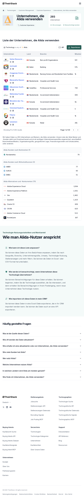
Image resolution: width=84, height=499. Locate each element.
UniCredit (13, 66)
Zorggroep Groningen (17, 73)
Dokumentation (64, 432)
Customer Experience (44, 10)
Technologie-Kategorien (39, 436)
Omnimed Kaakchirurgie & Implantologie (17, 108)
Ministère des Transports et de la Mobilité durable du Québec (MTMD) (17, 101)
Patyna (12, 115)
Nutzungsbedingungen (10, 494)
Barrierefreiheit (52, 494)
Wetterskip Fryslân (17, 94)
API (63, 47)
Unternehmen (35, 441)
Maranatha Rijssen (17, 80)
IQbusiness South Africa (17, 87)
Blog (60, 441)
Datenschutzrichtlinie (26, 494)
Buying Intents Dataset (11, 441)
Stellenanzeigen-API (38, 406)
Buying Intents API (9, 436)
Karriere (5, 475)
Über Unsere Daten (38, 450)
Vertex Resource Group (17, 59)
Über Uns (6, 466)
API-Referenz (63, 436)
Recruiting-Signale (37, 415)
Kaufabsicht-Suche (9, 432)
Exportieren (75, 47)
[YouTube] (10, 407)
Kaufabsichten (36, 445)
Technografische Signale (68, 415)
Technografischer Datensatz (69, 410)
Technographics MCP (66, 419)
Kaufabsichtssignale (10, 445)
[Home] (3, 10)
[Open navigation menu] (80, 3)
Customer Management (26, 10)
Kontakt (5, 462)
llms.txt (61, 494)
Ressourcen (63, 445)
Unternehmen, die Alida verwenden (64, 10)
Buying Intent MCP (9, 450)
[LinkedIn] (7, 407)
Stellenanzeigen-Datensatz (40, 410)
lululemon (13, 122)
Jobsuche (34, 401)
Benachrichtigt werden (72, 25)
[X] (3, 407)
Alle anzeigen (56, 25)
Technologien (11, 10)
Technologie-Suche (66, 401)
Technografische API (66, 406)
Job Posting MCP (37, 419)
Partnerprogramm (9, 471)
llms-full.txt (68, 494)
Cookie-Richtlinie (40, 494)
